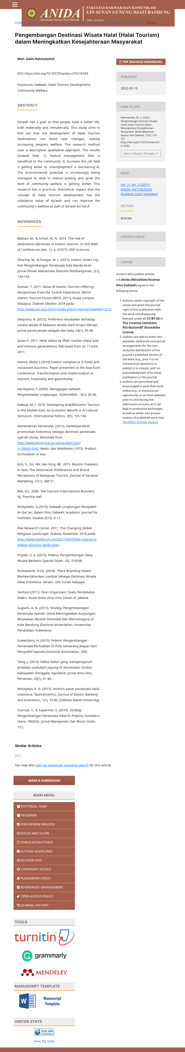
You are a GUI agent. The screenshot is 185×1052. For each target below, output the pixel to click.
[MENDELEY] (44, 972)
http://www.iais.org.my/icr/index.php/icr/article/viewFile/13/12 (64, 309)
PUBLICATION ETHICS (37, 842)
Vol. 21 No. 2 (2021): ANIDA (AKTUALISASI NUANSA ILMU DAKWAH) (94, 22)
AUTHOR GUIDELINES (37, 851)
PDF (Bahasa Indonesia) (142, 62)
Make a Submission (44, 780)
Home (19, 22)
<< (16, 755)
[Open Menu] (14, 4)
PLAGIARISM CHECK (36, 878)
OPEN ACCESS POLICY (37, 896)
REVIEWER (29, 815)
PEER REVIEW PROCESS (38, 824)
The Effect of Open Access (140, 422)
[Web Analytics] (44, 1031)
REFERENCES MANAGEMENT (42, 887)
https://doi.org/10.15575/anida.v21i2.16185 (56, 73)
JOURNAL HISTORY (35, 905)
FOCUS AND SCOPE (35, 833)
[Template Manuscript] (44, 1001)
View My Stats (44, 1041)
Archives (35, 22)
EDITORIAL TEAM (34, 806)
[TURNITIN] (44, 937)
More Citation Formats (139, 153)
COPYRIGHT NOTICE (36, 869)
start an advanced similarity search (62, 765)
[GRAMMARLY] (44, 955)
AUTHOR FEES (31, 860)
